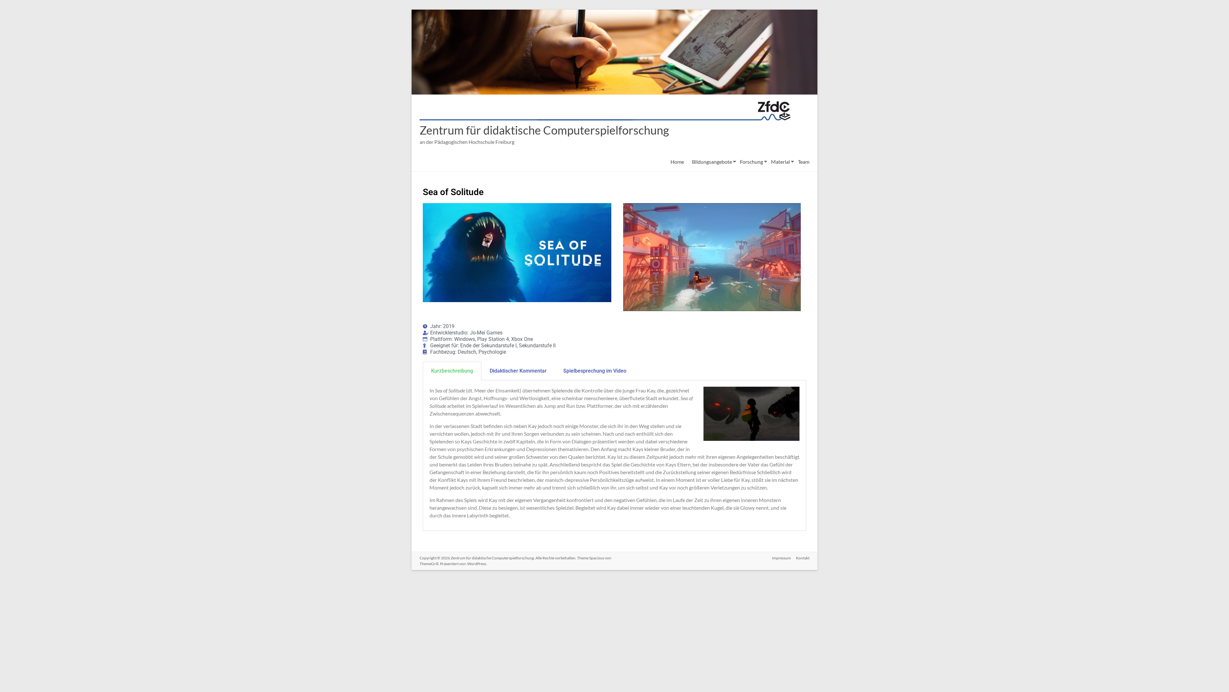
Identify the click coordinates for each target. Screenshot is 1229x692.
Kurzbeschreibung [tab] (452, 371)
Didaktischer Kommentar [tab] (518, 371)
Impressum (781, 558)
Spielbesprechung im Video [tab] (594, 371)
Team (803, 162)
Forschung (751, 162)
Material (780, 162)
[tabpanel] (614, 455)
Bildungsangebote (712, 162)
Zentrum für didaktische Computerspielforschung (544, 130)
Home (677, 162)
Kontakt (802, 558)
